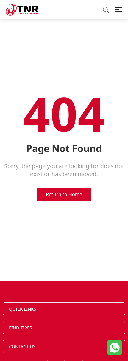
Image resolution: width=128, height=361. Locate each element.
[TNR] (22, 10)
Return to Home (64, 194)
